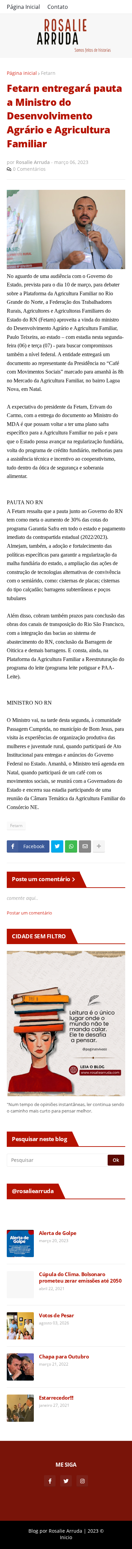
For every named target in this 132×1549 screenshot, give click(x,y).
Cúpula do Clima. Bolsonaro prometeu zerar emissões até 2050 (80, 1277)
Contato (57, 7)
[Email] (85, 846)
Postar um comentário (29, 913)
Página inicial (22, 73)
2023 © (96, 1531)
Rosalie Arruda (65, 1531)
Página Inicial (23, 7)
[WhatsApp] (71, 846)
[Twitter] (57, 846)
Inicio (66, 1537)
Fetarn (48, 73)
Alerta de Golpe (57, 1233)
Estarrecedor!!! (56, 1398)
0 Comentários (29, 169)
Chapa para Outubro (64, 1356)
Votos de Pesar (56, 1315)
